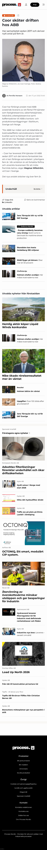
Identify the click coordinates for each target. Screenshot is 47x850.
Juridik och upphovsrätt (23, 788)
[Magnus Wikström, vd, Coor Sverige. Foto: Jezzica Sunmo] (23, 60)
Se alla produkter (23, 773)
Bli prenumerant (23, 761)
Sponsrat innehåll (23, 796)
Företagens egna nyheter (15, 433)
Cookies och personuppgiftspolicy (23, 784)
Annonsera (23, 769)
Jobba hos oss (23, 815)
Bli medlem (23, 765)
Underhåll (10, 15)
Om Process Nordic (23, 819)
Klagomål (23, 792)
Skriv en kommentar (36, 200)
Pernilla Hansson (15, 96)
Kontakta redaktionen (23, 807)
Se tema (37, 189)
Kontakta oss (24, 811)
